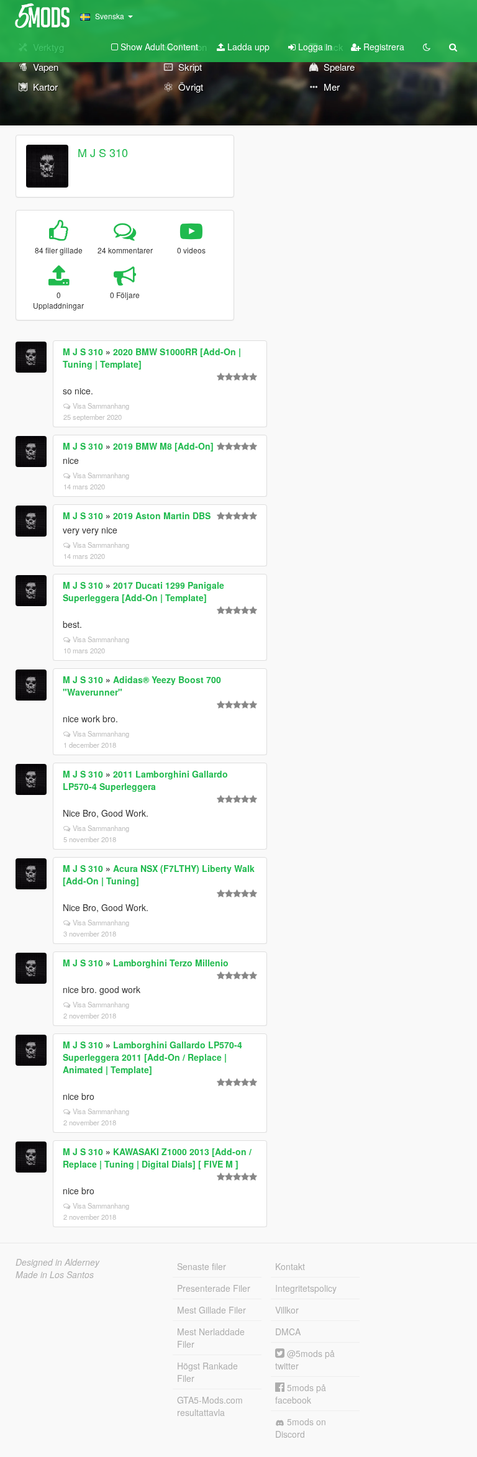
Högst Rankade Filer (207, 1371)
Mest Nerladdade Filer (211, 1337)
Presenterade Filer (213, 1288)
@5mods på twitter (305, 1359)
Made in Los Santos (55, 1274)
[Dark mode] (427, 46)
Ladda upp (247, 46)
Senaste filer (201, 1266)
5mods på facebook (300, 1393)
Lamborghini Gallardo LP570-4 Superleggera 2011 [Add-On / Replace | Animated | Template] (152, 1057)
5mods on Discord (300, 1427)
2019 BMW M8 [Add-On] (163, 446)
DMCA (288, 1331)
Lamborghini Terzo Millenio (171, 962)
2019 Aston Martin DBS (162, 515)
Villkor (287, 1310)
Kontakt (290, 1266)
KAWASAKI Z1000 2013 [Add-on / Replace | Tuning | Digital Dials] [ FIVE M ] (157, 1157)
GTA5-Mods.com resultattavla (210, 1406)
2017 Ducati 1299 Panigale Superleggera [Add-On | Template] (143, 591)
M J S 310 (103, 152)
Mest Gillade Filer (211, 1310)
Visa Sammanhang (101, 406)
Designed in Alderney (57, 1262)
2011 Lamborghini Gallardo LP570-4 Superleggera (145, 780)
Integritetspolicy (306, 1288)
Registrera (382, 46)
